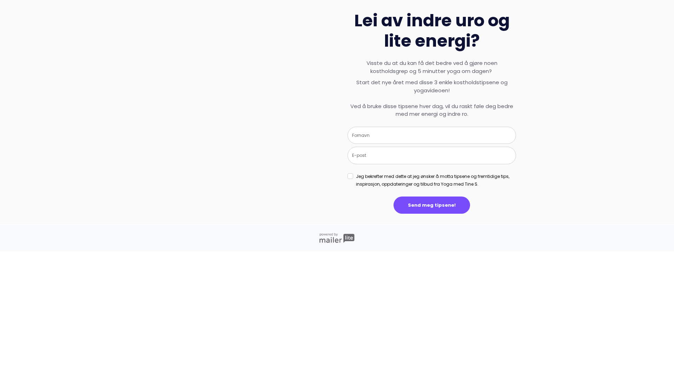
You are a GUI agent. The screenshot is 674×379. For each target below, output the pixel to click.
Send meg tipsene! (432, 205)
